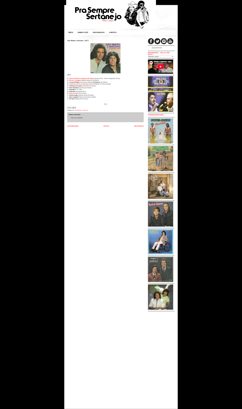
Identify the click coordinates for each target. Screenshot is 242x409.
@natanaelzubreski (157, 47)
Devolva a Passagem (75, 80)
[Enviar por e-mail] (68, 108)
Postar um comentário (77, 118)
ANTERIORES (73, 126)
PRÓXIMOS (139, 126)
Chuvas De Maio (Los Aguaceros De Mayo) (81, 78)
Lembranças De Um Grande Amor (79, 84)
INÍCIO (70, 32)
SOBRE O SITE (83, 32)
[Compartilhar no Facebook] (73, 108)
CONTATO (112, 32)
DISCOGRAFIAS (99, 32)
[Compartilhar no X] (72, 108)
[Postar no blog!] (70, 108)
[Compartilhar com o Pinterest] (75, 108)
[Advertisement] (105, 143)
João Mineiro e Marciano (81, 110)
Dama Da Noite (73, 93)
